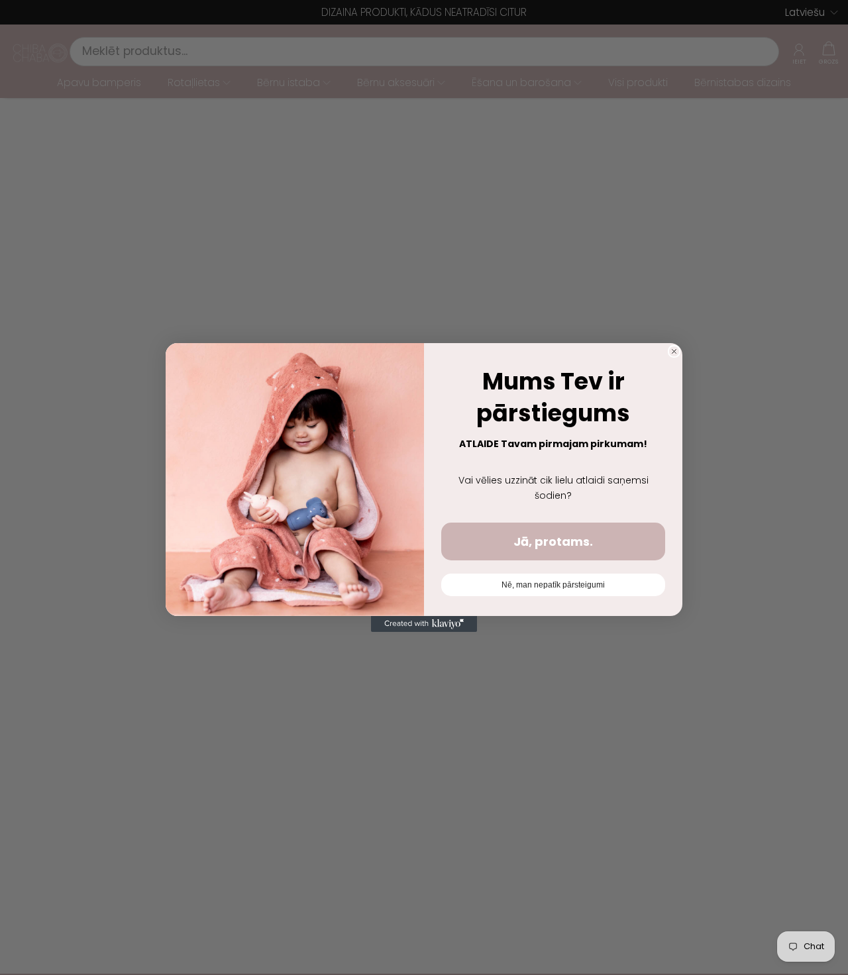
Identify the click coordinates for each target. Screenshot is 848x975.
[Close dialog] (674, 351)
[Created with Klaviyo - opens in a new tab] (424, 624)
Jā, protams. (553, 541)
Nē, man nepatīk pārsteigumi (553, 585)
